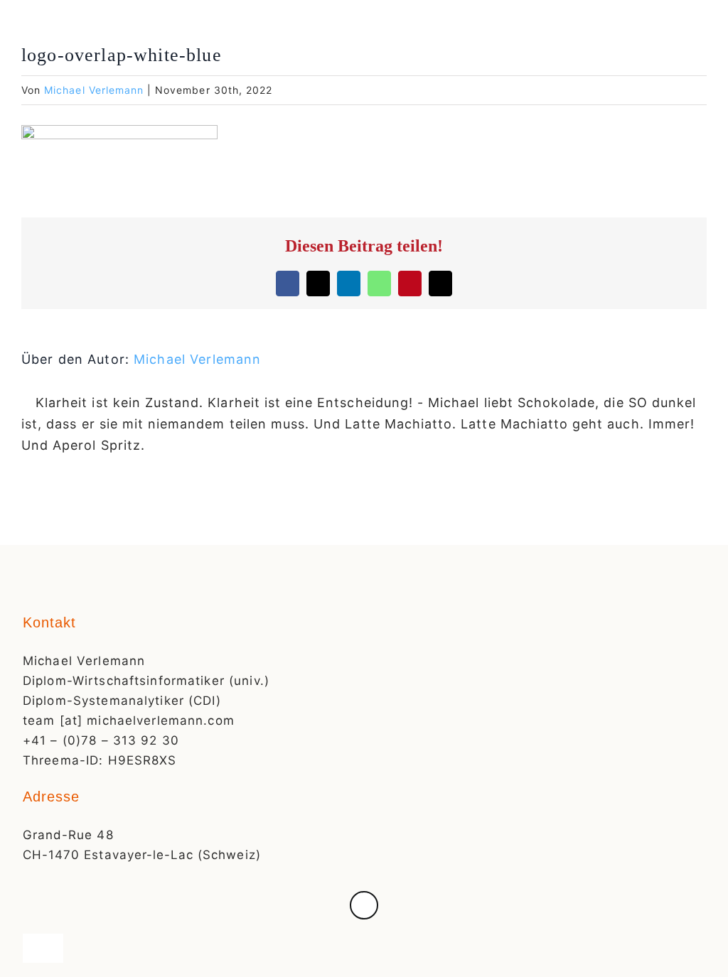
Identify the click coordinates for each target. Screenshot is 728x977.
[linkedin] (364, 905)
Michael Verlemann (94, 90)
